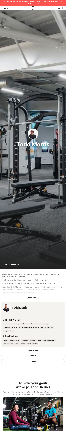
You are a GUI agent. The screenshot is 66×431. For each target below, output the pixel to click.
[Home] (32, 8)
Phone (34, 361)
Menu (6, 8)
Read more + (33, 297)
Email (34, 356)
